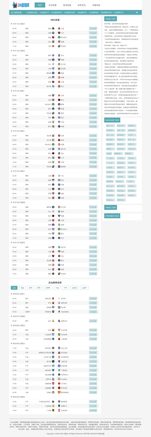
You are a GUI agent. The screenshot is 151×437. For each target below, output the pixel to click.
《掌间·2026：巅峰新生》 (113, 42)
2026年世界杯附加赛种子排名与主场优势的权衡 (132, 195)
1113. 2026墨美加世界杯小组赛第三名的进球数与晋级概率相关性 (110, 163)
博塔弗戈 (48, 312)
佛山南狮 (48, 375)
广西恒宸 (64, 370)
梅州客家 (64, 401)
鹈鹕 (62, 60)
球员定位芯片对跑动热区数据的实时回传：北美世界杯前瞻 (110, 200)
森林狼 (49, 73)
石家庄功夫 (47, 366)
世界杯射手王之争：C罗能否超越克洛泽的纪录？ (121, 95)
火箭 (62, 28)
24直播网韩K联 (56, 12)
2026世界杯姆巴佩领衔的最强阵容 (132, 172)
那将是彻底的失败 (121, 135)
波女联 (74, 288)
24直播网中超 (82, 12)
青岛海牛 (48, 348)
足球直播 (52, 5)
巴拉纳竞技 (65, 312)
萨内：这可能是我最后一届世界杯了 (132, 139)
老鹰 (62, 77)
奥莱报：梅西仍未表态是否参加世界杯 (110, 149)
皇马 (49, 321)
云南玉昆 (64, 361)
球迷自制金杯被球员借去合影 (121, 191)
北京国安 (64, 334)
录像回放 (96, 5)
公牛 (62, 33)
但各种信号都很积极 (121, 149)
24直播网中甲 (44, 12)
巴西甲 (48, 288)
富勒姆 (49, 307)
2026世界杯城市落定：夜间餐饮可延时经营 (119, 61)
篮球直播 (67, 5)
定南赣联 (48, 388)
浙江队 (49, 361)
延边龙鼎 (64, 352)
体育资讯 (82, 5)
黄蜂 (49, 60)
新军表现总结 (121, 186)
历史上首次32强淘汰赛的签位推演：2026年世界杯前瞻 (110, 186)
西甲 (39, 288)
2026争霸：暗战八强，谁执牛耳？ (116, 45)
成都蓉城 (48, 383)
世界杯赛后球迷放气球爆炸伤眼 (110, 195)
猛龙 (49, 37)
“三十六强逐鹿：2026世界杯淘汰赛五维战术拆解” (121, 33)
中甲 (65, 288)
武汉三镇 (64, 348)
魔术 (49, 55)
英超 (22, 288)
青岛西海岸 (65, 357)
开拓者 (63, 46)
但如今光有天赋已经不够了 (121, 126)
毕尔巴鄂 (64, 330)
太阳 (49, 46)
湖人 (49, 42)
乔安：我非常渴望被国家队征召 (121, 130)
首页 (40, 5)
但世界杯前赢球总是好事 (110, 130)
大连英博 (48, 334)
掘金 (49, 28)
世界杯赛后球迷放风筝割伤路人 (121, 195)
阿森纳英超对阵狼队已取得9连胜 (118, 153)
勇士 (49, 109)
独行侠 (49, 86)
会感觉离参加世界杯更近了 (132, 130)
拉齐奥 (63, 298)
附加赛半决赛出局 (121, 144)
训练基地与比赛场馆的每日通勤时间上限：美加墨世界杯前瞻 (121, 163)
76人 (49, 64)
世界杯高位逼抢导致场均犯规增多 (121, 200)
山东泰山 (64, 379)
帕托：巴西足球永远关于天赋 (110, 126)
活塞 (49, 100)
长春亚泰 (64, 410)
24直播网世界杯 (106, 12)
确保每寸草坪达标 (121, 167)
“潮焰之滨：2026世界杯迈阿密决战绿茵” (118, 64)
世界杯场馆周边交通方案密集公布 (110, 172)
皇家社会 (64, 321)
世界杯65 (110, 181)
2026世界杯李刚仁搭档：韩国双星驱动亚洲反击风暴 (132, 158)
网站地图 (101, 433)
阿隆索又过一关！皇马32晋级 (129, 153)
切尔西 (63, 307)
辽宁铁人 (64, 383)
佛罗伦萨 (64, 303)
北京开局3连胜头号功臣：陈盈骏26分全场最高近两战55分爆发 (132, 149)
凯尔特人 (64, 37)
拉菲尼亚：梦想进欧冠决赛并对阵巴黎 (110, 139)
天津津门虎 (47, 357)
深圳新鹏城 (47, 339)
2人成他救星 (121, 158)
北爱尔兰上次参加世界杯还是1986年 (132, 144)
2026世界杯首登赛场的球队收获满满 (132, 186)
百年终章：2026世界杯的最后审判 (116, 24)
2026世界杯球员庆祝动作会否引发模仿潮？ (132, 177)
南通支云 (64, 406)
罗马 (49, 303)
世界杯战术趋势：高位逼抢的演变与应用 (132, 191)
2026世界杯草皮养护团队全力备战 (132, 163)
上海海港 (64, 339)
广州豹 (49, 410)
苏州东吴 (64, 388)
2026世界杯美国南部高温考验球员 (110, 167)
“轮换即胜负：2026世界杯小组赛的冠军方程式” (120, 36)
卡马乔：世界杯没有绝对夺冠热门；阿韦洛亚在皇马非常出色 (132, 135)
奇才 (49, 117)
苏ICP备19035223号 (91, 433)
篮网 (49, 77)
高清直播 (93, 28)
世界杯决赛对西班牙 (121, 139)
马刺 (49, 68)
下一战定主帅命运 (110, 158)
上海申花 (48, 379)
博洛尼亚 (48, 298)
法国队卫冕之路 (121, 172)
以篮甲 (84, 288)
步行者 (63, 64)
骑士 (62, 100)
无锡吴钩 (64, 366)
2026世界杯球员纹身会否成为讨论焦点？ (121, 177)
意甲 (30, 288)
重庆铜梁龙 (65, 392)
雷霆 (62, 42)
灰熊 (49, 33)
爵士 (49, 126)
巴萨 (49, 330)
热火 (62, 55)
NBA (26, 28)
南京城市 (48, 370)
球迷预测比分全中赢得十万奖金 (110, 191)
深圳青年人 (65, 375)
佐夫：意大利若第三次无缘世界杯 (110, 135)
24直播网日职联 (31, 12)
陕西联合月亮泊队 (45, 352)
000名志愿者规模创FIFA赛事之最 (119, 181)
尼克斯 (63, 68)
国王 (62, 117)
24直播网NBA (93, 12)
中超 (57, 288)
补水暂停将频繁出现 (132, 167)
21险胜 (109, 153)
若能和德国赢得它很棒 (110, 144)
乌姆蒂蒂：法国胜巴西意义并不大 (132, 126)
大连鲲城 (48, 406)
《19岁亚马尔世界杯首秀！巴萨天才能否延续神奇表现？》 (130, 181)
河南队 (49, 392)
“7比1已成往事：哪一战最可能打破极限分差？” (120, 89)
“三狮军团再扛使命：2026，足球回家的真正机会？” (122, 98)
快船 (62, 126)
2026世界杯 (110, 177)
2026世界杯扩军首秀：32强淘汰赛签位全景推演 (120, 73)
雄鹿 (49, 122)
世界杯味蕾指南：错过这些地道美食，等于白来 (120, 82)
